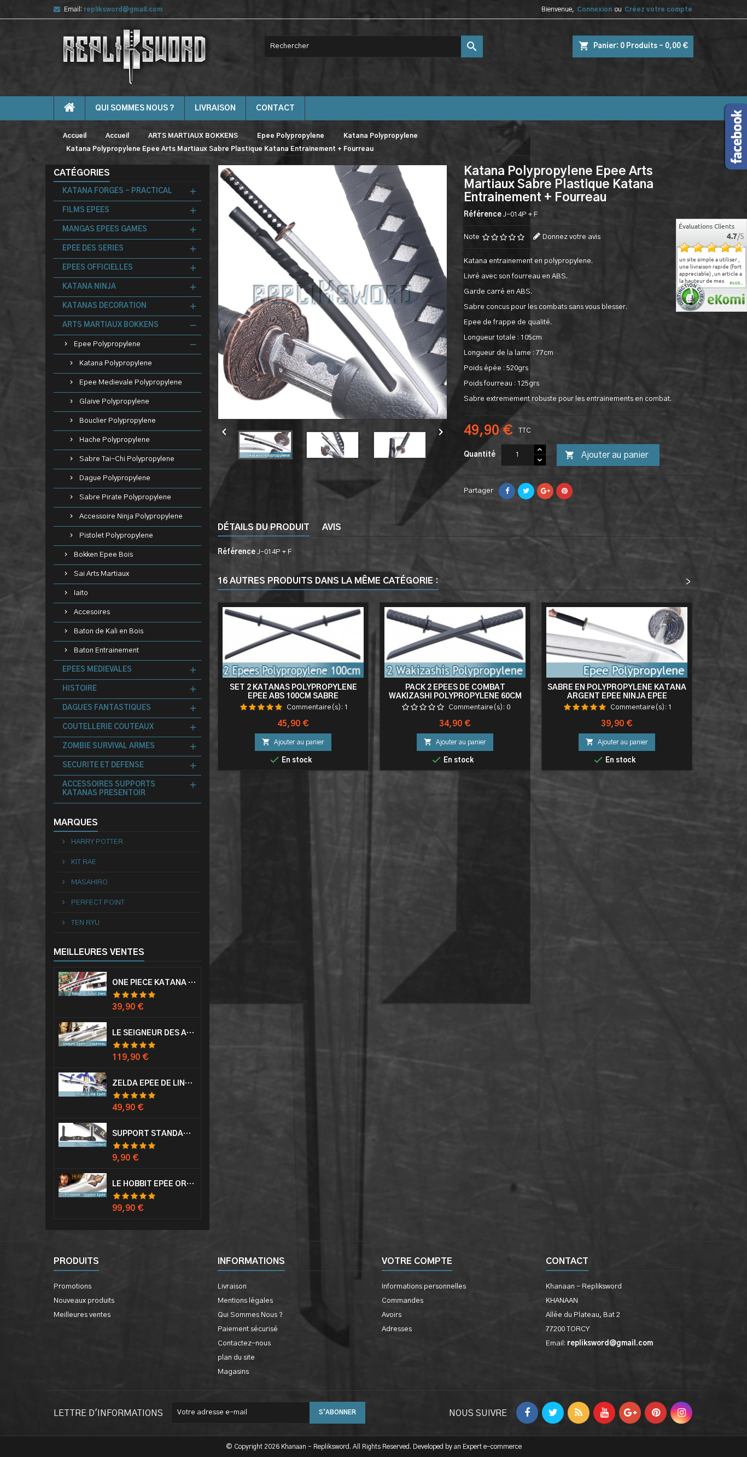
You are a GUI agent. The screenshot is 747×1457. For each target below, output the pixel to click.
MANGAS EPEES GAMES (104, 229)
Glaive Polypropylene (114, 401)
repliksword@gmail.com (123, 9)
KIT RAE (82, 862)
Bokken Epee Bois (103, 554)
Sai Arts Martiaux (101, 574)
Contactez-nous (244, 1343)
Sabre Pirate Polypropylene (125, 497)
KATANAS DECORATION (104, 306)
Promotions (72, 1286)
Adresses (397, 1329)
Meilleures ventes (82, 1315)
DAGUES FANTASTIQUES (106, 708)
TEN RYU (84, 922)
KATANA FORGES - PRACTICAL (117, 191)
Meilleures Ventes (99, 952)
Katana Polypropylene (115, 363)
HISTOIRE (79, 688)
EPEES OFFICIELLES (97, 267)
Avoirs (391, 1315)
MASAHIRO (88, 882)
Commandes (402, 1300)
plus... (737, 283)
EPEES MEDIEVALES (97, 669)
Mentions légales (245, 1300)
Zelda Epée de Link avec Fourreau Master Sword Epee (154, 1083)
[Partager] (507, 491)
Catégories (82, 172)
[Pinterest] (564, 491)
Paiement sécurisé (248, 1329)
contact (275, 108)
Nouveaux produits (84, 1300)
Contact (567, 1261)
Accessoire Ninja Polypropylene (131, 516)
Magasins (233, 1372)
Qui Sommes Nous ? (134, 108)
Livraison (215, 108)
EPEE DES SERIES (93, 248)
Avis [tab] (331, 527)
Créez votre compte (658, 9)
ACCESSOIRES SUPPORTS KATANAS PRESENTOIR (108, 789)
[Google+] (545, 491)
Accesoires (92, 612)
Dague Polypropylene (114, 478)
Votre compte (417, 1261)
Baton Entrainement (106, 650)
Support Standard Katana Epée (154, 1134)
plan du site (236, 1357)
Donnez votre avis (571, 237)
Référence (482, 214)
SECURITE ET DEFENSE (103, 765)
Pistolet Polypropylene (116, 535)
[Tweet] (526, 491)
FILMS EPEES (85, 210)
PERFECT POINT (97, 902)
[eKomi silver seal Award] (690, 296)
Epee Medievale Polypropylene (130, 382)
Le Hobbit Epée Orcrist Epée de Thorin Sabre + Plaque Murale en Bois (154, 1184)
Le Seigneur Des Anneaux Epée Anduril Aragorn (154, 1033)
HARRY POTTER (96, 842)
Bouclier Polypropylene (117, 420)
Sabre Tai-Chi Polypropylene (126, 459)
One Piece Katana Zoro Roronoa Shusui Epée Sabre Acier (154, 983)
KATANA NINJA (89, 286)
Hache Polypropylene (114, 440)
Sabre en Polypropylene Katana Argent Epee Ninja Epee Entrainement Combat (616, 696)
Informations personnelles (424, 1286)
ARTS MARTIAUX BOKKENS (110, 325)
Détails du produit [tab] (264, 527)
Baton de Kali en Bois (108, 631)
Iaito (81, 593)
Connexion (594, 9)
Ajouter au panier (606, 455)
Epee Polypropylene (107, 344)
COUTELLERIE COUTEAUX (108, 727)
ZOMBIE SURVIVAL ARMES (108, 746)
